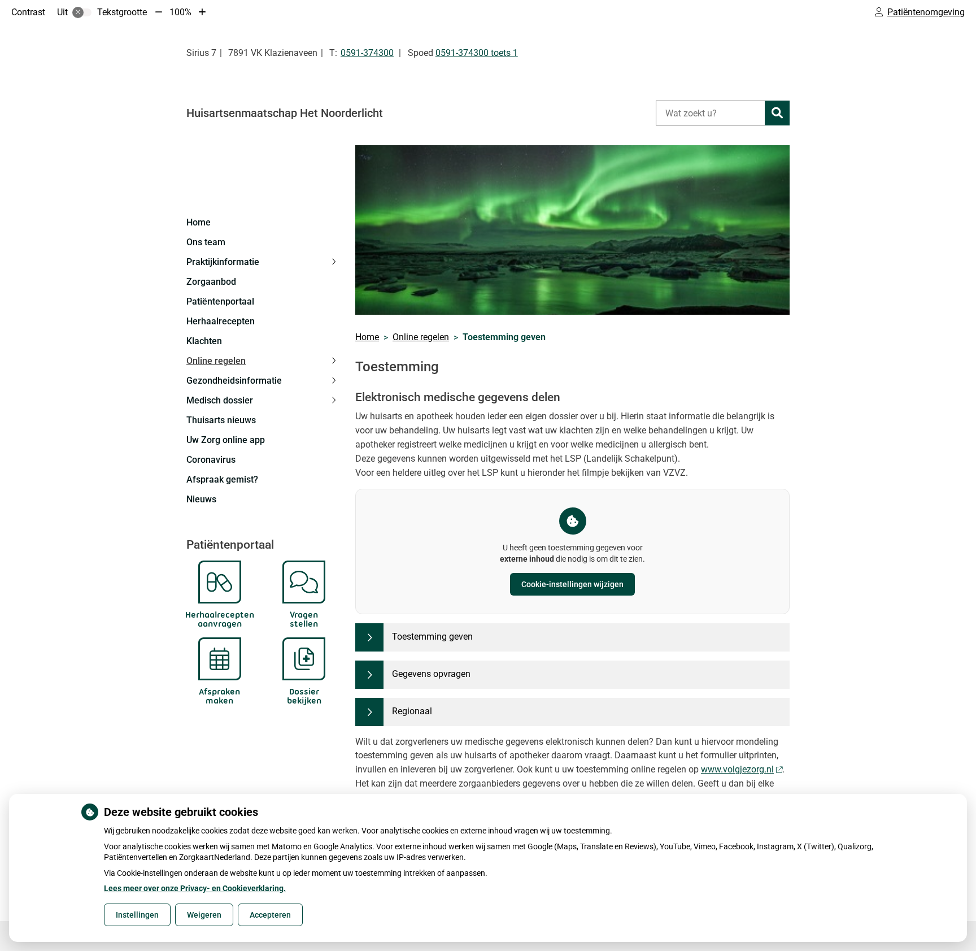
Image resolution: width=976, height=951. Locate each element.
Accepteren (270, 914)
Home (198, 222)
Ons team (205, 242)
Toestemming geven (432, 636)
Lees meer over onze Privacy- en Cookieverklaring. (195, 888)
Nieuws (201, 499)
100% (180, 12)
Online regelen (216, 360)
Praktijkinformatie (222, 262)
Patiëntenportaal (220, 301)
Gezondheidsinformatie (234, 380)
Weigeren (204, 914)
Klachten (204, 341)
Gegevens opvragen (431, 673)
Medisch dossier (219, 400)
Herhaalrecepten (220, 321)
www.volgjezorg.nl (737, 769)
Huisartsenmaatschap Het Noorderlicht (284, 113)
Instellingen (137, 914)
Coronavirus (211, 459)
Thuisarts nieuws (221, 420)
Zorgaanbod (211, 281)
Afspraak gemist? (222, 479)
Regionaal (412, 711)
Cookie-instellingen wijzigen (572, 584)
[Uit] (81, 12)
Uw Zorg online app (225, 440)
